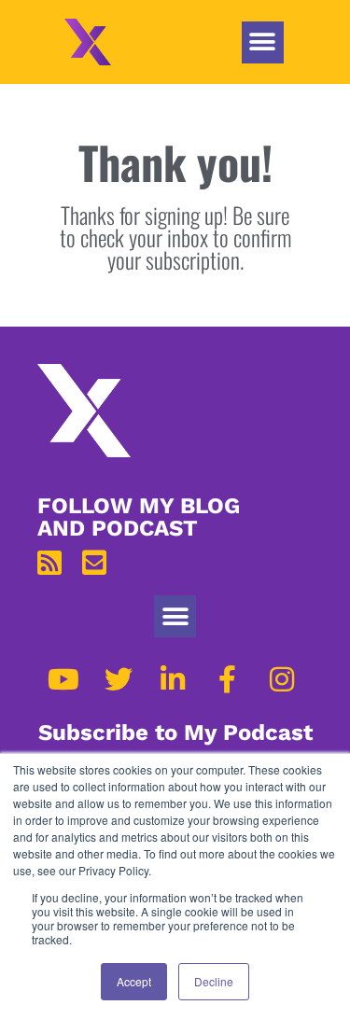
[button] (263, 42)
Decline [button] (213, 981)
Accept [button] (134, 981)
